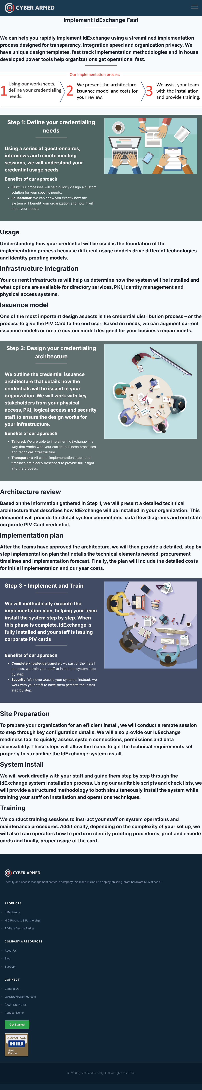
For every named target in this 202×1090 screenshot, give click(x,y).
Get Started (17, 1024)
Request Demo (14, 1012)
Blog (7, 958)
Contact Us (12, 988)
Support (10, 966)
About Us (11, 950)
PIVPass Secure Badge (19, 928)
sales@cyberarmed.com (20, 996)
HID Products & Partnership (22, 920)
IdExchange (12, 912)
